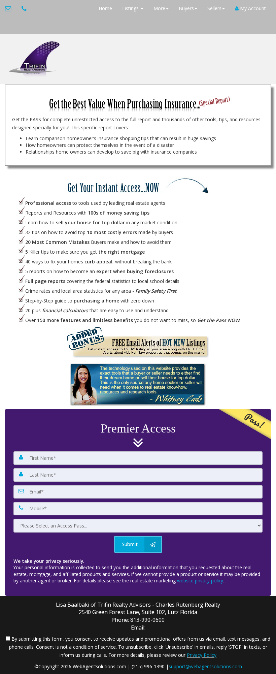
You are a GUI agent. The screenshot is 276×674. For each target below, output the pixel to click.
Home (105, 8)
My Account (252, 8)
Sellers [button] (214, 8)
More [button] (159, 8)
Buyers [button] (186, 8)
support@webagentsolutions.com (205, 666)
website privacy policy (200, 580)
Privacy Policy (201, 655)
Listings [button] (131, 8)
